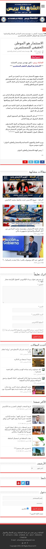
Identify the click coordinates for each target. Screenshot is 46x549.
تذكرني (24, 509)
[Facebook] (27, 483)
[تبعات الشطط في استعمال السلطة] (38, 441)
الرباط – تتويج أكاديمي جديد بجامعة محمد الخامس (24, 200)
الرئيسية (41, 34)
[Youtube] (19, 483)
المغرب (34, 34)
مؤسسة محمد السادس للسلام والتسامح (17, 34)
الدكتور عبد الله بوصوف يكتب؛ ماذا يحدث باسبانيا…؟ (23, 260)
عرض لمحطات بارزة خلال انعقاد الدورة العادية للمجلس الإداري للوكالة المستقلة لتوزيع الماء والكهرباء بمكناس (18, 429)
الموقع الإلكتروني (37, 322)
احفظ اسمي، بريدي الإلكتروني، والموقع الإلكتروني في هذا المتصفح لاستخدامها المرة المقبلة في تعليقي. (24, 331)
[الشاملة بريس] (23, 8)
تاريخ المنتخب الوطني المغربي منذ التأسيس (16, 406)
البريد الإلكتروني (37, 314)
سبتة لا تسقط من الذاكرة (22, 359)
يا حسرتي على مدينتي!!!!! (22, 448)
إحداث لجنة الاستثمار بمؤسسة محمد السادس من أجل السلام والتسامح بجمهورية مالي (24, 230)
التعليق (40, 284)
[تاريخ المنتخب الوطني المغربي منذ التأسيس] (38, 409)
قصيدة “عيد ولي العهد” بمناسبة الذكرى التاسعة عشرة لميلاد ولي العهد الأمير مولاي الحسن (17, 418)
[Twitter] (23, 483)
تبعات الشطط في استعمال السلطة (19, 438)
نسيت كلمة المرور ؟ (36, 514)
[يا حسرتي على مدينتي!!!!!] (38, 451)
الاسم (40, 307)
